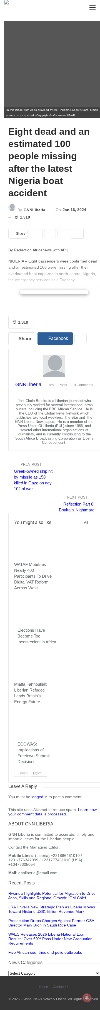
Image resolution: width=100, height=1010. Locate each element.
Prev (23, 773)
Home (43, 987)
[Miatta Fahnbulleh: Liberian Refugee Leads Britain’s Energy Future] (34, 664)
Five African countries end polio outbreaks (45, 952)
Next (37, 773)
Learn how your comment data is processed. (52, 811)
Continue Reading (54, 292)
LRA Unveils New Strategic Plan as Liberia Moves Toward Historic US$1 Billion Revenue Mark (51, 909)
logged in (39, 797)
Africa (18, 557)
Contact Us (61, 987)
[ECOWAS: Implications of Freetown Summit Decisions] (38, 724)
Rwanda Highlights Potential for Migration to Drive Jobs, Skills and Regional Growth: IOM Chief (52, 895)
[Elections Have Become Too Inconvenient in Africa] (38, 610)
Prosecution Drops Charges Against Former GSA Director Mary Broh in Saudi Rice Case (51, 922)
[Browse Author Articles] (54, 366)
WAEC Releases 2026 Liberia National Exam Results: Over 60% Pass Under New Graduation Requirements (50, 938)
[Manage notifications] (86, 997)
